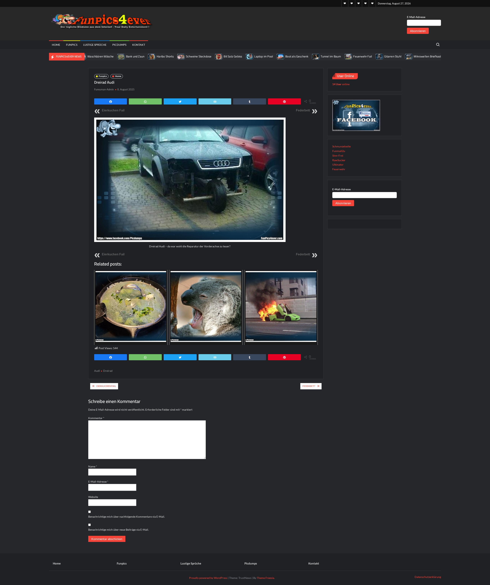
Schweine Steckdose (180, 56)
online (341, 84)
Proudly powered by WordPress (208, 577)
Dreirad (108, 370)
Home (56, 44)
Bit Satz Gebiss (214, 56)
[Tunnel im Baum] (297, 56)
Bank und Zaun (116, 56)
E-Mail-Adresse (416, 17)
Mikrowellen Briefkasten (410, 56)
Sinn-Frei (337, 155)
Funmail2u (338, 151)
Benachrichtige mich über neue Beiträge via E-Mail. (118, 529)
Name (92, 466)
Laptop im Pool (245, 56)
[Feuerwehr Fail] (330, 56)
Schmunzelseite (341, 146)
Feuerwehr (338, 169)
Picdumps (119, 44)
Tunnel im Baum (312, 56)
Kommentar (96, 418)
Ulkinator (338, 164)
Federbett (303, 110)
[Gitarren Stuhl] (361, 56)
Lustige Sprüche (94, 44)
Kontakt (138, 44)
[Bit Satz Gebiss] (200, 56)
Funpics (71, 44)
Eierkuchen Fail (113, 110)
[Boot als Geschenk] (262, 56)
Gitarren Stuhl (374, 56)
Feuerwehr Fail (344, 56)
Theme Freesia (265, 577)
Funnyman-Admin (104, 89)
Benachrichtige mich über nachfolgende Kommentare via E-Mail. (126, 516)
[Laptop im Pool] (231, 56)
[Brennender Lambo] (436, 56)
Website (93, 496)
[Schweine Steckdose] (162, 56)
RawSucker (338, 160)
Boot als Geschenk (278, 56)
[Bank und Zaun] (102, 56)
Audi (97, 370)
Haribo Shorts (146, 56)
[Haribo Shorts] (133, 56)
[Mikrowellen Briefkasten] (390, 56)
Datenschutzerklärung (428, 576)
